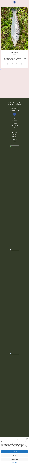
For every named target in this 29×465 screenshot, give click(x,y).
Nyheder (14, 136)
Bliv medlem (14, 120)
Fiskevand (14, 123)
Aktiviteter (14, 134)
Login (14, 127)
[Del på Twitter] (13, 64)
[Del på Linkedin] (20, 64)
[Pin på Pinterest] (18, 64)
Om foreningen (14, 125)
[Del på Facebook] (11, 64)
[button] (27, 439)
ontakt (14, 141)
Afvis (14, 455)
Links (14, 137)
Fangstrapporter (14, 122)
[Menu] (2, 2)
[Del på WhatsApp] (8, 64)
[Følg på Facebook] (14, 114)
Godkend (14, 451)
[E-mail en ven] (16, 64)
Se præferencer (14, 459)
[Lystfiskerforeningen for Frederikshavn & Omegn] (14, 2)
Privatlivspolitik (14, 462)
